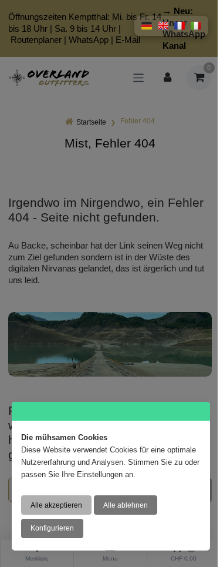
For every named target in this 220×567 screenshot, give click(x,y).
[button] (146, 26)
